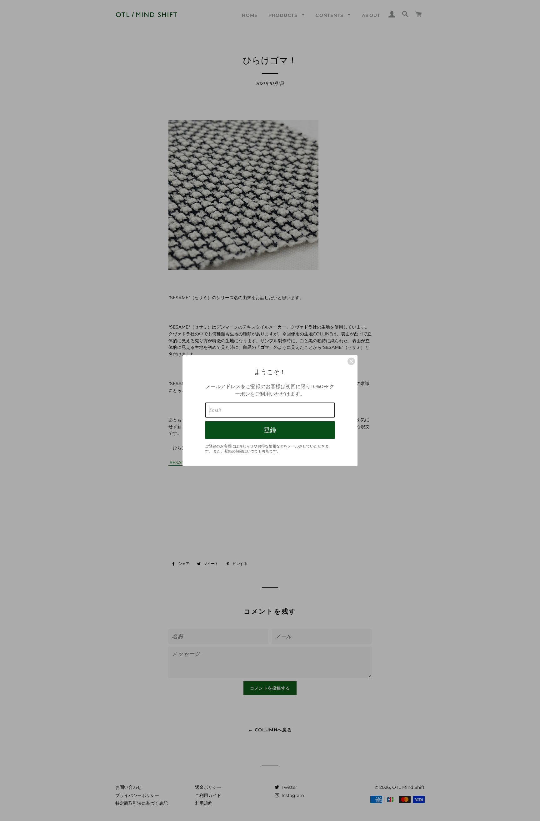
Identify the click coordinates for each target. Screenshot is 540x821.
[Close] (351, 361)
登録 (270, 430)
